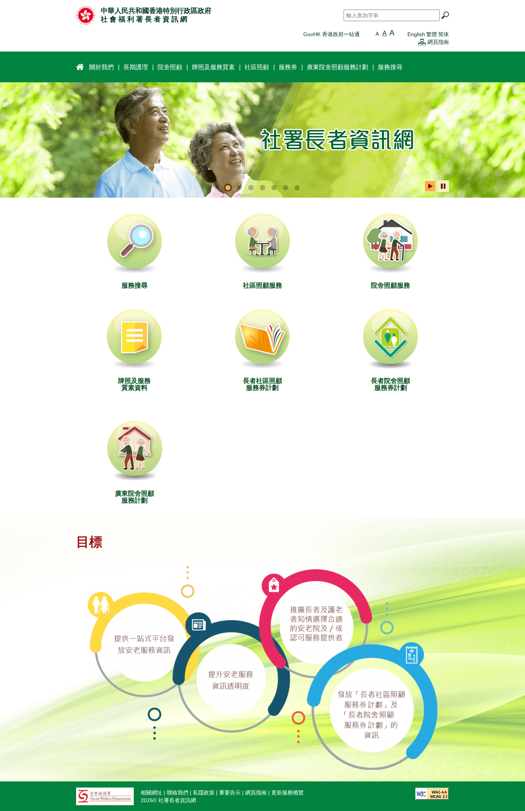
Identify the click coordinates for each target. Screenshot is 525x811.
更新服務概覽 (287, 792)
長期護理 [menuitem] (135, 66)
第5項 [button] (274, 188)
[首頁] (85, 15)
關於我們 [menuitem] (101, 66)
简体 (443, 34)
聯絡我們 (177, 792)
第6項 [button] (285, 188)
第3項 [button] (251, 188)
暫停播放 (443, 186)
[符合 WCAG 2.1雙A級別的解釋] (432, 793)
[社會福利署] (105, 796)
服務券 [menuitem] (288, 66)
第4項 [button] (262, 188)
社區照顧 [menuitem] (256, 66)
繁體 (431, 34)
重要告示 (230, 792)
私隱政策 (203, 792)
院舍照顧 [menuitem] (170, 66)
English (416, 34)
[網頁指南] (422, 42)
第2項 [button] (239, 188)
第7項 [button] (297, 188)
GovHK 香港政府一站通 (331, 34)
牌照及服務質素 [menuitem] (213, 66)
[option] (262, 140)
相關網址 (151, 792)
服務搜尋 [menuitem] (390, 66)
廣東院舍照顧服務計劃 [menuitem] (337, 66)
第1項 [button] (228, 188)
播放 (430, 186)
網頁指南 (438, 42)
